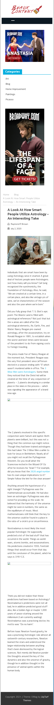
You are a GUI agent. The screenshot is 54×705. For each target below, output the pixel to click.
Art (7, 78)
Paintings (10, 94)
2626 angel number (40, 471)
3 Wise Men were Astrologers (27, 370)
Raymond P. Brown (19, 223)
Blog (8, 84)
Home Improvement (16, 89)
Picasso (10, 99)
